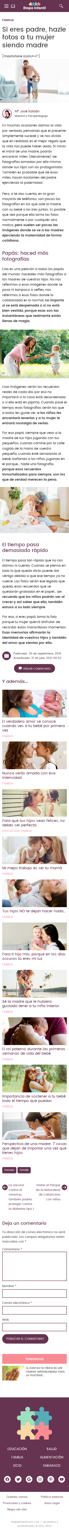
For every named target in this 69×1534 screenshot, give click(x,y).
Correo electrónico (17, 1302)
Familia (8, 20)
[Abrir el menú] (7, 6)
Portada (9, 1170)
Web (5, 1319)
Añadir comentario (36, 668)
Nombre (9, 1286)
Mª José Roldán (27, 111)
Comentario (12, 1249)
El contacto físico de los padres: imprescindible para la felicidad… (45, 1372)
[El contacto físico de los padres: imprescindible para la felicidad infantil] (13, 1373)
